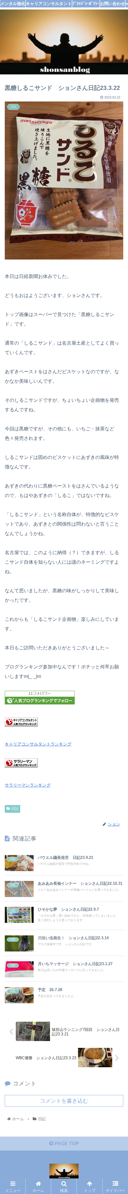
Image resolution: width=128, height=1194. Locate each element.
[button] (115, 754)
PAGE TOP (66, 1143)
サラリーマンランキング (28, 785)
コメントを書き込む (64, 1101)
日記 (14, 809)
